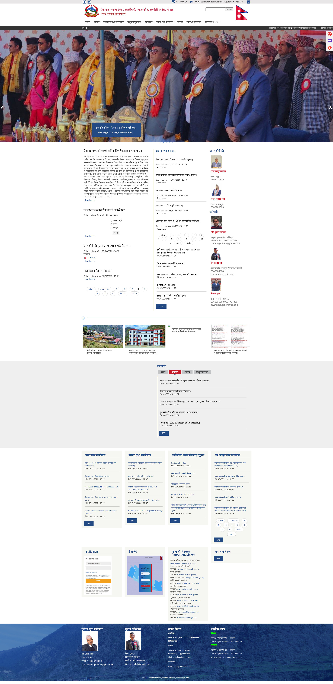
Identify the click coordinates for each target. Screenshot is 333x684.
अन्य (163, 433)
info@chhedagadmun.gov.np (179, 657)
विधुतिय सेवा (202, 372)
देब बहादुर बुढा (216, 263)
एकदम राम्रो (117, 220)
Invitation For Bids (166, 285)
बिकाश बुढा (215, 293)
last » (134, 293)
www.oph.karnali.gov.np (186, 575)
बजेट (163, 372)
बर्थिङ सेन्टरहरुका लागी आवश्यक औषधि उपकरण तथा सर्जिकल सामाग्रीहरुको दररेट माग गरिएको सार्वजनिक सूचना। (188, 508)
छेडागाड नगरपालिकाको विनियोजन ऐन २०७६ (228, 487)
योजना (175, 372)
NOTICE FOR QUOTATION (182, 494)
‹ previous (104, 289)
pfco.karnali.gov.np (189, 618)
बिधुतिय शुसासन (134, 22)
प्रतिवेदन (148, 22)
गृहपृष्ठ (87, 22)
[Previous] (2, 107)
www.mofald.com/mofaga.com (182, 563)
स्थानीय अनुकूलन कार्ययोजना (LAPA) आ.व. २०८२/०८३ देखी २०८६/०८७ (190, 401)
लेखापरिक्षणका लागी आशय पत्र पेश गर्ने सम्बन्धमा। (177, 274)
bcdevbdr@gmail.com (140, 664)
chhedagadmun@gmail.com (100, 664)
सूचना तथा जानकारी (164, 22)
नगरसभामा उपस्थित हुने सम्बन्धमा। (169, 205)
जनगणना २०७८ (211, 22)
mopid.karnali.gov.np (190, 612)
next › (122, 293)
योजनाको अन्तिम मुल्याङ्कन (97, 270)
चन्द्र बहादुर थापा (218, 199)
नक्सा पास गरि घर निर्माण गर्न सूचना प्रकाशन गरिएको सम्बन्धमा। (266, 28)
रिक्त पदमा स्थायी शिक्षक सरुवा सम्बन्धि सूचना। (174, 159)
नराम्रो (115, 227)
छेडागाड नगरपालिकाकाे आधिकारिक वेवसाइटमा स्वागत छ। (113, 150)
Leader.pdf (92, 257)
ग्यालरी (180, 22)
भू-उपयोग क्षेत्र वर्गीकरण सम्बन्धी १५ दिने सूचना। (179, 412)
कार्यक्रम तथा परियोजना (113, 22)
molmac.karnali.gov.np (191, 600)
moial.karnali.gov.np (190, 589)
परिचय (97, 22)
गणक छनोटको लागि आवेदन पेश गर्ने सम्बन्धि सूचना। (176, 175)
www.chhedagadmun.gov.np (179, 666)
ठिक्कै (115, 224)
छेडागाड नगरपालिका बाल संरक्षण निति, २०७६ (229, 476)
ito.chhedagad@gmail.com (179, 654)
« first (91, 289)
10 (202, 239)
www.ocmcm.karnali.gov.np (188, 569)
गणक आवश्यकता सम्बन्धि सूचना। (169, 190)
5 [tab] (172, 143)
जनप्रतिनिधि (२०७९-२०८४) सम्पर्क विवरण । (107, 245)
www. (187, 577)
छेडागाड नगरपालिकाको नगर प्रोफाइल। (175, 391)
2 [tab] (163, 143)
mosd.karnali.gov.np (190, 595)
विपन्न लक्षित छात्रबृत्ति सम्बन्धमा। (171, 263)
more (161, 306)
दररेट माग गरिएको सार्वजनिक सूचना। (172, 295)
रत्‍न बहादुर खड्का (218, 171)
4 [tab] (169, 143)
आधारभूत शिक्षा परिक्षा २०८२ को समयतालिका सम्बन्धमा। (178, 221)
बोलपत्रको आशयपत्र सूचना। (181, 484)
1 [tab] (160, 143)
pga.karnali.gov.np (196, 577)
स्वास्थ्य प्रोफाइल (194, 22)
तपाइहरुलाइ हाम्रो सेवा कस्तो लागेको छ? (104, 210)
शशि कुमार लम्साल (218, 232)
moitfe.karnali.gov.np (190, 606)
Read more (90, 200)
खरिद (187, 372)
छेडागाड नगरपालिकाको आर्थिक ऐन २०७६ (227, 497)
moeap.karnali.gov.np (190, 583)
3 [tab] (166, 143)
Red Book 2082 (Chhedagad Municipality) (180, 423)
